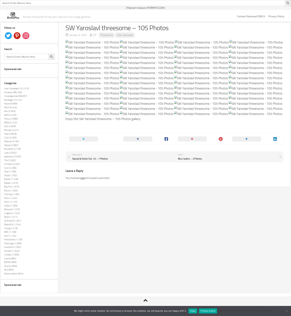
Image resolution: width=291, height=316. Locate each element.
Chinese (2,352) (12, 164)
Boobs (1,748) (11, 179)
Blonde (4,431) (11, 130)
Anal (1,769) (10, 171)
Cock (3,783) (10, 137)
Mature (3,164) (11, 141)
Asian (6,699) (10, 103)
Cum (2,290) (10, 167)
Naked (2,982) (11, 145)
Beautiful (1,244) (12, 224)
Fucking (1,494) (11, 194)
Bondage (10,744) (13, 100)
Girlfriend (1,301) (12, 220)
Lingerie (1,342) (12, 213)
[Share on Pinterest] (201, 139)
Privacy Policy (276, 16)
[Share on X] (93, 139)
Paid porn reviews (136, 7)
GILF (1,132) (10, 235)
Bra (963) (9, 269)
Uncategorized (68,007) (15, 96)
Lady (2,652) (10, 152)
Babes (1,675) (11, 183)
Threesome (106, 35)
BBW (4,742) (10, 122)
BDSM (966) (10, 262)
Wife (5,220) (10, 115)
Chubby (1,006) (11, 254)
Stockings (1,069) (13, 243)
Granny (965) (10, 266)
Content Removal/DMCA (251, 16)
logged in (84, 178)
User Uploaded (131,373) (16, 88)
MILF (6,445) (10, 107)
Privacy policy (208, 310)
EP (94, 35)
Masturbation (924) (13, 273)
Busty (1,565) (11, 190)
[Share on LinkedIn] (256, 139)
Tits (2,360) (10, 160)
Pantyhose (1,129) (13, 239)
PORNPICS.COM (155, 7)
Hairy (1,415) (10, 201)
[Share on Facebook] (147, 139)
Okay (193, 310)
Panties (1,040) (11, 251)
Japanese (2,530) (12, 156)
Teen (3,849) (10, 133)
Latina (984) (10, 258)
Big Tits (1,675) (11, 186)
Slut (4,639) (10, 126)
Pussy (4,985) (11, 118)
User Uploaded (125, 35)
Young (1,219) (11, 228)
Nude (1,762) (10, 175)
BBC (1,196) (10, 232)
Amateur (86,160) (13, 92)
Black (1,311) (10, 216)
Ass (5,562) (10, 111)
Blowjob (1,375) (12, 209)
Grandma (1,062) (12, 247)
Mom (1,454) (10, 198)
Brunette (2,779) (12, 149)
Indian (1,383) (11, 205)
